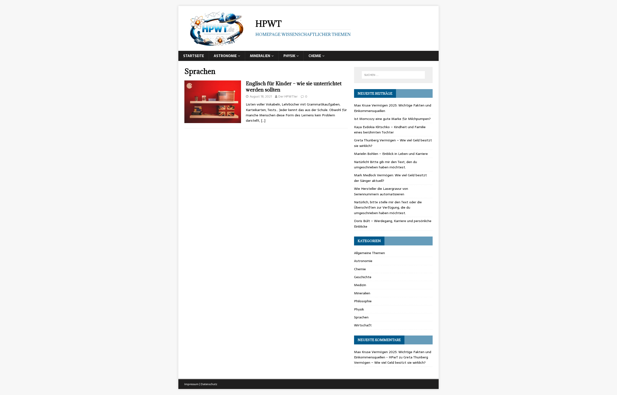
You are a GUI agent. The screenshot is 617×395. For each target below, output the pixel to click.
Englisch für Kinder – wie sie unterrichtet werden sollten (294, 86)
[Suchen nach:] (393, 75)
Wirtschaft (363, 325)
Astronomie (225, 56)
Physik (289, 56)
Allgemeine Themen (369, 253)
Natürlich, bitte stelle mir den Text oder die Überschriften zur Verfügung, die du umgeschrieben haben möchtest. (388, 207)
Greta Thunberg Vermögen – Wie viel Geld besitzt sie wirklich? (391, 360)
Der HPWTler (288, 96)
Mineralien (260, 56)
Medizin (360, 285)
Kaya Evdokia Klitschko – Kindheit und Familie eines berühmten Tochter (390, 129)
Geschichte (362, 277)
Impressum (191, 384)
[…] (263, 120)
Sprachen (361, 317)
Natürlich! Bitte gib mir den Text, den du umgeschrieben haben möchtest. (385, 164)
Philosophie (363, 301)
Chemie (314, 56)
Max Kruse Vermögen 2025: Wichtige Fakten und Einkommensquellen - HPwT (392, 354)
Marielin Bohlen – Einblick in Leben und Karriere (391, 153)
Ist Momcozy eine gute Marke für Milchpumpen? (392, 118)
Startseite (193, 56)
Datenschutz (209, 384)
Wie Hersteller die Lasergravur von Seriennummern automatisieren (381, 191)
